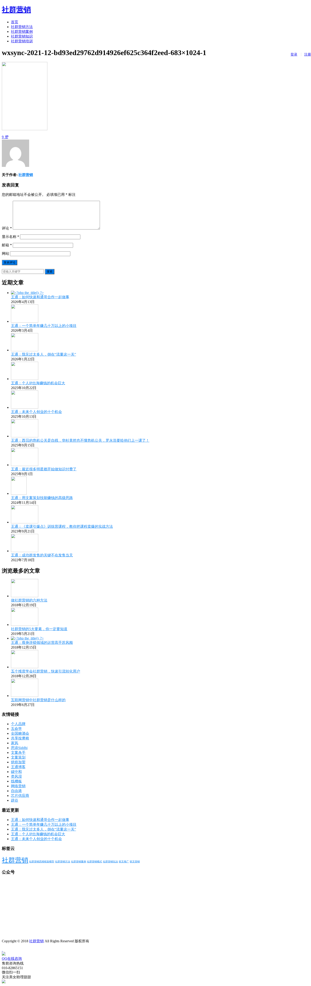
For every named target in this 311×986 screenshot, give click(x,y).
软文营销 (135, 861)
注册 (307, 54)
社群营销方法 (22, 27)
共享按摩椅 (20, 738)
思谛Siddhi (19, 748)
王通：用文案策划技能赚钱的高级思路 (42, 498)
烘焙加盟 (18, 762)
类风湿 (16, 776)
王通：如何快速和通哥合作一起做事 (40, 297)
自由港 (16, 791)
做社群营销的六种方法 (29, 600)
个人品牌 (18, 724)
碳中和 (16, 772)
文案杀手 (18, 752)
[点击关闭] (2, 950)
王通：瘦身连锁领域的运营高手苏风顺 (42, 643)
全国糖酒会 (20, 733)
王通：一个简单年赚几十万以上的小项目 (43, 326)
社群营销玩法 (110, 861)
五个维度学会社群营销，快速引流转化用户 (45, 671)
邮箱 (7, 245)
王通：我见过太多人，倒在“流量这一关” (43, 354)
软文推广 (124, 861)
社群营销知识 (22, 36)
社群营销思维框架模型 (41, 861)
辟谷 (14, 800)
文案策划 (18, 757)
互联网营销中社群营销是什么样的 (38, 700)
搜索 (50, 271)
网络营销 (18, 786)
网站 (5, 253)
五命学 (16, 729)
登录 (294, 54)
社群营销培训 (22, 41)
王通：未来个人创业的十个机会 (36, 412)
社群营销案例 (22, 31)
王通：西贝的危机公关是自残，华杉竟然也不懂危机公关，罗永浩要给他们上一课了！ (80, 440)
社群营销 (16, 9)
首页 (14, 22)
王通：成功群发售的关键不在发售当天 (42, 555)
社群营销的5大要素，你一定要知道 (39, 629)
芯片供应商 (20, 795)
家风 (14, 743)
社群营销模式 (94, 861)
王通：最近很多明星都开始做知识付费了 (43, 469)
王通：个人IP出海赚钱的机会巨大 (38, 383)
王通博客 (18, 767)
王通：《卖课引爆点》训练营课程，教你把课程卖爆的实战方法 (62, 526)
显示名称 (10, 237)
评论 (7, 228)
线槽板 (16, 781)
